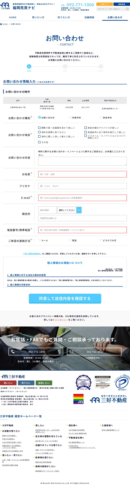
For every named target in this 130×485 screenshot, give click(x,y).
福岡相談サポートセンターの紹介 (47, 471)
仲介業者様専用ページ (77, 442)
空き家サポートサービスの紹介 (46, 441)
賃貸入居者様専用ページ (110, 430)
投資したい (44, 382)
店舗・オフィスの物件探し (45, 450)
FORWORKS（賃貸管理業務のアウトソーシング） (82, 447)
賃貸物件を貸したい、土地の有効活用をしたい (47, 431)
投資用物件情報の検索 (10, 465)
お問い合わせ (115, 17)
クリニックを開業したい (44, 453)
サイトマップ (22, 391)
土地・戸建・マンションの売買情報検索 (15, 461)
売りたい (26, 382)
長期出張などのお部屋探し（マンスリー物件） (11, 447)
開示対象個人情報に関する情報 (52, 388)
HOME (13, 17)
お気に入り (104, 4)
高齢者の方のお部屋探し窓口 (12, 451)
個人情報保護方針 (31, 388)
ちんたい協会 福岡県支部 (78, 433)
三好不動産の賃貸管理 (77, 430)
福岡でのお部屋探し (9, 436)
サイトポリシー (60, 319)
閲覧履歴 (121, 4)
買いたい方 (38, 17)
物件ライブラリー (7, 391)
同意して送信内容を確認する (65, 298)
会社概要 (4, 388)
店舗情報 (89, 17)
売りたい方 (64, 17)
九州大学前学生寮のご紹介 (11, 442)
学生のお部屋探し (8, 439)
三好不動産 (7, 425)
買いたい (8, 382)
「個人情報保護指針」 (32, 253)
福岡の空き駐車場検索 (43, 462)
